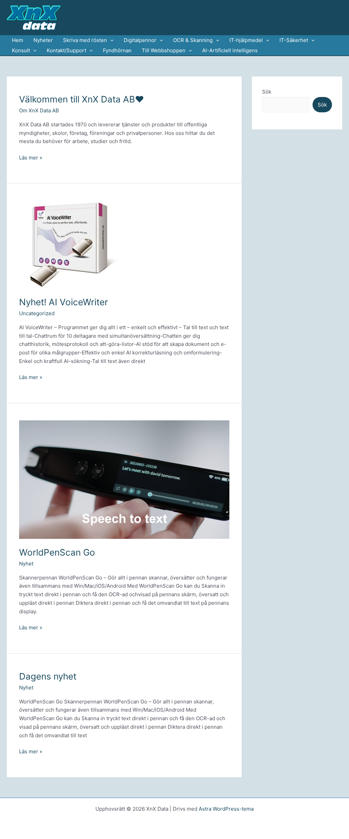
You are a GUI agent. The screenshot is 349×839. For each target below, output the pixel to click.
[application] (110, 40)
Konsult (21, 50)
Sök (266, 91)
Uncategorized (37, 313)
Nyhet (26, 563)
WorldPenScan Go (57, 552)
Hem (17, 40)
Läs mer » (30, 158)
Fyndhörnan (117, 50)
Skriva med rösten (85, 40)
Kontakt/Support (66, 50)
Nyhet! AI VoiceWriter (63, 302)
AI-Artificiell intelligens (230, 50)
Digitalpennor (140, 40)
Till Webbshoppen (163, 50)
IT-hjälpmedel (246, 40)
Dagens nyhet (47, 676)
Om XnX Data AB (39, 110)
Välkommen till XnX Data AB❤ (81, 99)
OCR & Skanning (193, 40)
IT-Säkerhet (293, 40)
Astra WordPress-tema (226, 809)
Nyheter (43, 40)
